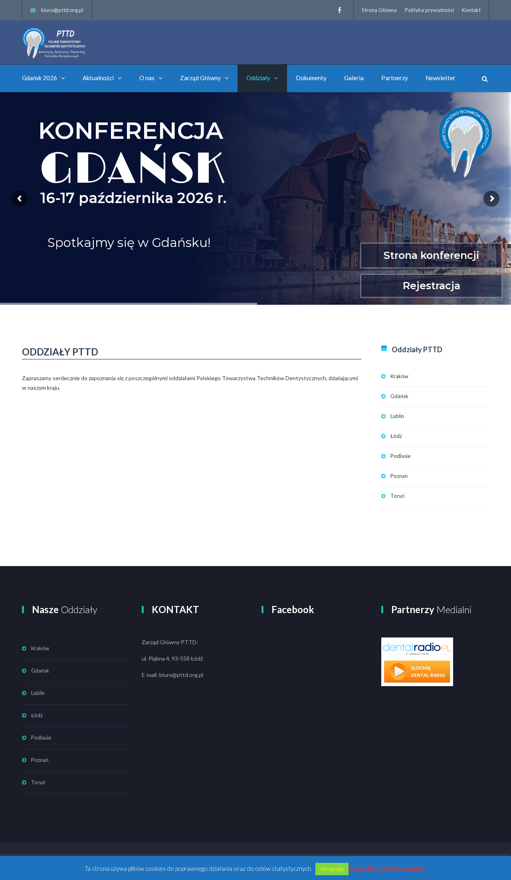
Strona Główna (379, 10)
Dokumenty (311, 77)
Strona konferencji (431, 255)
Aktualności (98, 77)
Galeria (354, 77)
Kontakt (471, 10)
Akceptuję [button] (332, 869)
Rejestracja (431, 286)
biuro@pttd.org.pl (62, 10)
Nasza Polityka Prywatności (388, 868)
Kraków (399, 376)
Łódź (396, 436)
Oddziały (258, 77)
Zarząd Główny (200, 77)
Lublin (397, 416)
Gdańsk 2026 (39, 77)
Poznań (399, 476)
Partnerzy (394, 77)
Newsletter (441, 77)
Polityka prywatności (429, 10)
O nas (146, 77)
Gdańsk (399, 396)
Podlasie (400, 456)
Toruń (397, 496)
